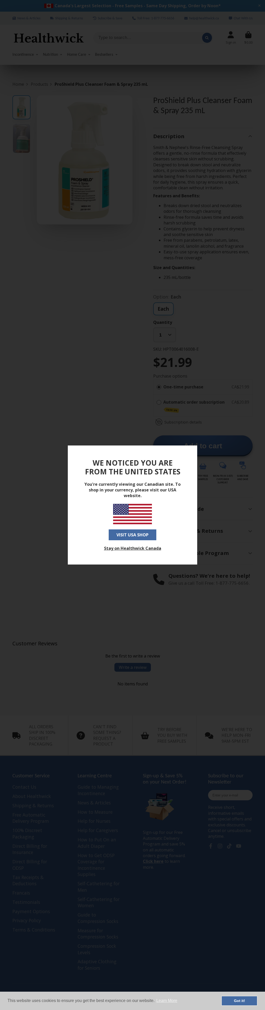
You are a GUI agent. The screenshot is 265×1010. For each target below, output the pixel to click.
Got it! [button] (239, 1001)
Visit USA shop (132, 535)
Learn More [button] (166, 1000)
